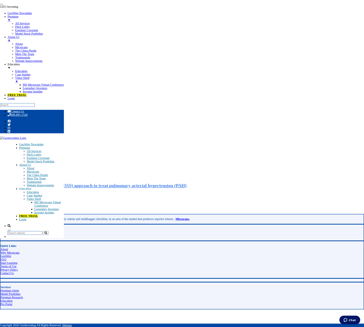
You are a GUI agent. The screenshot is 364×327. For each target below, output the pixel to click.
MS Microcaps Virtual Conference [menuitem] (43, 84)
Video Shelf (34, 199)
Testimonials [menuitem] (22, 57)
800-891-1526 (19, 114)
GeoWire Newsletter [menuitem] (20, 13)
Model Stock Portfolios (40, 161)
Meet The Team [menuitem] (24, 54)
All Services (34, 151)
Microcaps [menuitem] (21, 47)
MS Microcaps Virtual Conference (47, 204)
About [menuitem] (19, 43)
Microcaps (33, 171)
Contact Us (17, 111)
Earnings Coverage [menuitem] (26, 30)
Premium (24, 147)
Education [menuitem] (14, 66)
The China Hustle (37, 175)
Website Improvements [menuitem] (28, 60)
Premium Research (11, 297)
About (30, 168)
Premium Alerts (9, 290)
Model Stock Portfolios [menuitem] (29, 33)
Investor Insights (44, 212)
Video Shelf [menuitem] (22, 79)
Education (33, 192)
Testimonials (34, 181)
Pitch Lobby (34, 154)
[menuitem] (17, 95)
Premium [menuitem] (13, 18)
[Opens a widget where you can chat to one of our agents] (349, 320)
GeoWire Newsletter (31, 144)
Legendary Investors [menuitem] (35, 88)
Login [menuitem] (11, 98)
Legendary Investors (46, 209)
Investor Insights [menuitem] (32, 91)
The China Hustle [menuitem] (25, 50)
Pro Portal (6, 304)
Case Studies (34, 195)
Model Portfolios (10, 294)
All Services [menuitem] (22, 23)
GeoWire (5, 256)
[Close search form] (9, 230)
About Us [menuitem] (13, 38)
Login (22, 219)
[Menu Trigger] (1, 4)
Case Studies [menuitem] (23, 74)
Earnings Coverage (38, 158)
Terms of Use (8, 266)
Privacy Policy (9, 269)
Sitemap (67, 325)
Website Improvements (40, 185)
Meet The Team (36, 178)
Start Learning (8, 263)
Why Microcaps (10, 252)
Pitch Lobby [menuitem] (22, 26)
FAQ (3, 259)
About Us (25, 164)
